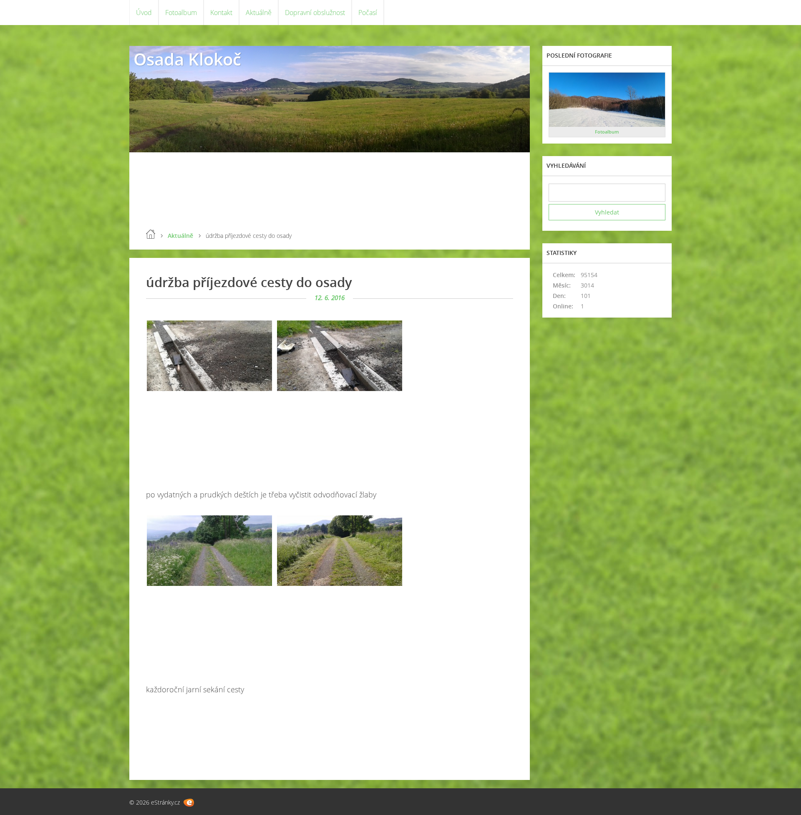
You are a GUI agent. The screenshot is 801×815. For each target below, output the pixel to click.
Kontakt (221, 12)
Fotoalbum (181, 12)
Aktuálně (259, 12)
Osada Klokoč (187, 59)
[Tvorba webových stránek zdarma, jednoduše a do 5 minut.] (189, 803)
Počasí (367, 12)
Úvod (144, 12)
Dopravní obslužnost (315, 12)
